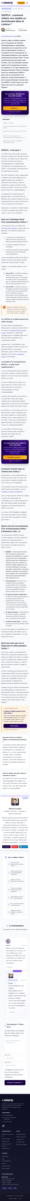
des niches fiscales (11, 228)
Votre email (8, 1062)
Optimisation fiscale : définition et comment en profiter (17, 912)
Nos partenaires (6, 1166)
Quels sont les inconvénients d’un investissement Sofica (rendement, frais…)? (14, 136)
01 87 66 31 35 (8, 1121)
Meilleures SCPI (6, 1138)
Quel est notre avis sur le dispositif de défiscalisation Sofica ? (12, 141)
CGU (20, 1198)
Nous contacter (6, 1168)
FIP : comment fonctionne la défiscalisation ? (17, 904)
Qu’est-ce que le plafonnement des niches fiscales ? (17, 864)
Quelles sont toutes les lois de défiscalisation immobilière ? (16, 872)
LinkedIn (24, 846)
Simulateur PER (20, 1142)
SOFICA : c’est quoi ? (8, 123)
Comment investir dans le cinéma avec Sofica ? (14, 131)
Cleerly (3, 36)
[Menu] (27, 3)
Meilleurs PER (5, 1141)
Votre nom (7, 1055)
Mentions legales (13, 1198)
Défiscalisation (7, 8)
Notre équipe (5, 1156)
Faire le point (15, 726)
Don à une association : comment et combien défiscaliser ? (17, 889)
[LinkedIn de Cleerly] (3, 1125)
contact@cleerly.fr (8, 1115)
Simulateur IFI (19, 1139)
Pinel (14, 354)
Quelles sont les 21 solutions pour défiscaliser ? (17, 881)
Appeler (7, 846)
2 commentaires (7, 11)
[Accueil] (7, 3)
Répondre (9, 967)
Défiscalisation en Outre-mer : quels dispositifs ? (17, 897)
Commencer (15, 108)
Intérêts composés (21, 1136)
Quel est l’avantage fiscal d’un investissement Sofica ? (14, 127)
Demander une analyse (15, 457)
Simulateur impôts (20, 1134)
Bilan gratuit (21, 2)
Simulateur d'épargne (21, 1144)
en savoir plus (23, 842)
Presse (3, 1163)
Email (15, 846)
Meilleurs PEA (5, 1148)
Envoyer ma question (14, 1082)
